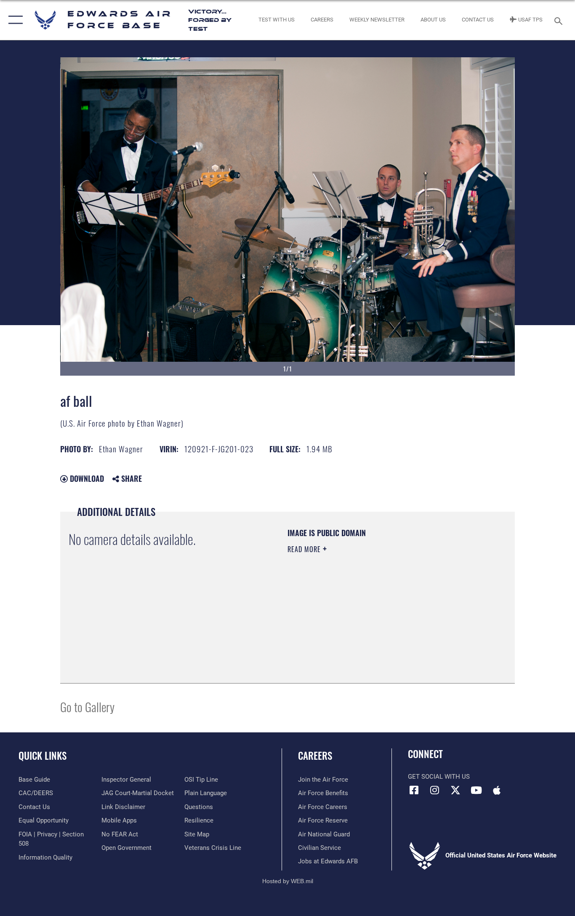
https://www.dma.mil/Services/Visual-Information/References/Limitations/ (386, 614)
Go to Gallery (87, 706)
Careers (315, 755)
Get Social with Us (439, 776)
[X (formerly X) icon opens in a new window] (455, 790)
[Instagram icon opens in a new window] (435, 790)
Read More (305, 549)
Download (86, 478)
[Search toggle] (560, 20)
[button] (13, 20)
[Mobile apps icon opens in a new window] (496, 790)
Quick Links (43, 755)
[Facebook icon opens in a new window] (414, 790)
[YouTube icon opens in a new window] (476, 790)
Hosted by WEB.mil (287, 881)
